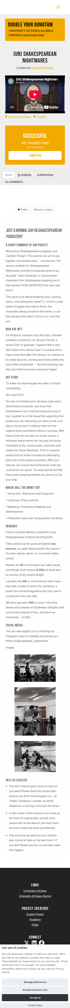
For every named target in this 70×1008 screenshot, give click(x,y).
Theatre (41, 116)
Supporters (45, 175)
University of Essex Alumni (35, 896)
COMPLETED (35, 155)
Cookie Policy (35, 1005)
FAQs (35, 925)
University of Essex (19, 116)
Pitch (8, 175)
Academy (35, 919)
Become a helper (42, 209)
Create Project (35, 914)
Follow (24, 209)
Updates (25, 175)
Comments (15, 181)
